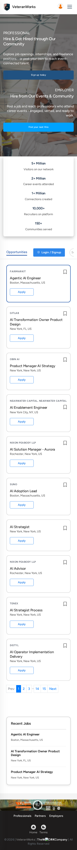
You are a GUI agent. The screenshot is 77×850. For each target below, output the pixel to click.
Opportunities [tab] (16, 252)
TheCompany (52, 839)
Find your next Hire (39, 127)
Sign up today (38, 75)
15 (44, 689)
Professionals (22, 816)
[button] (60, 7)
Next (52, 689)
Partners (40, 816)
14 (37, 689)
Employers (56, 816)
